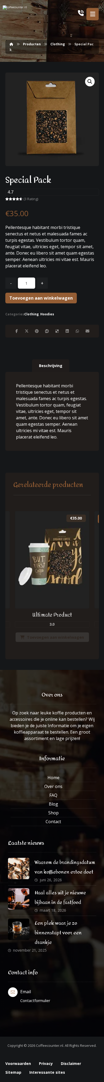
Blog (53, 804)
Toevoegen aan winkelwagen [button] (55, 637)
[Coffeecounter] (24, 13)
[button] (90, 81)
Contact (53, 821)
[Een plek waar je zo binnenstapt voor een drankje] (18, 929)
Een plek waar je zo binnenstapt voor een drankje (58, 933)
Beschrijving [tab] (50, 365)
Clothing (31, 314)
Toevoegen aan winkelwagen (41, 298)
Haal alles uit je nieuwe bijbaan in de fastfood (60, 897)
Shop (53, 813)
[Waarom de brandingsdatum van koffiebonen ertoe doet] (18, 868)
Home (53, 778)
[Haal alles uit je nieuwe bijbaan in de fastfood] (18, 899)
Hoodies (47, 314)
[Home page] (11, 44)
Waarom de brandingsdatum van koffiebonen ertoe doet (65, 867)
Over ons (53, 786)
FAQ (53, 795)
